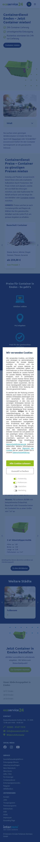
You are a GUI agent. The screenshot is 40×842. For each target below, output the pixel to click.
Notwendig (22, 478)
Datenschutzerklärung (21, 452)
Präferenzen (22, 482)
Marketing (22, 490)
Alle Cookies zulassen (20, 463)
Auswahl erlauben (20, 471)
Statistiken (22, 486)
